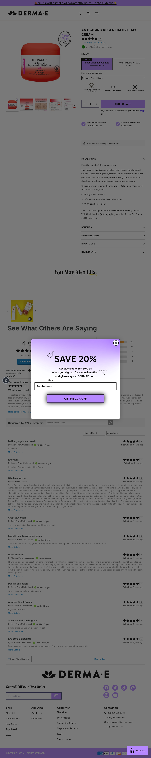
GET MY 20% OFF (75, 398)
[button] (5, 380)
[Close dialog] (116, 342)
